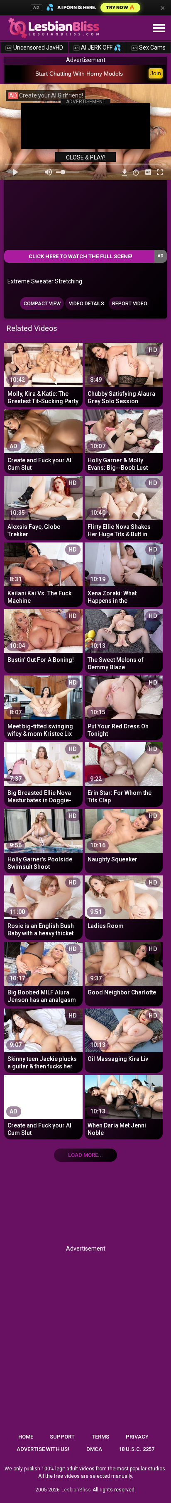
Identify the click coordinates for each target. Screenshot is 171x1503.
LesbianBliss (76, 1490)
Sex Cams (149, 47)
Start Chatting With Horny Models (79, 73)
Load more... (85, 1155)
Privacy (137, 1437)
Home (25, 1437)
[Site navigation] (158, 28)
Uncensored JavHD (35, 47)
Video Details (86, 304)
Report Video (129, 304)
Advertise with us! (43, 1449)
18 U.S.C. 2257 (136, 1449)
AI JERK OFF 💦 (97, 47)
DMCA (94, 1449)
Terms (100, 1437)
